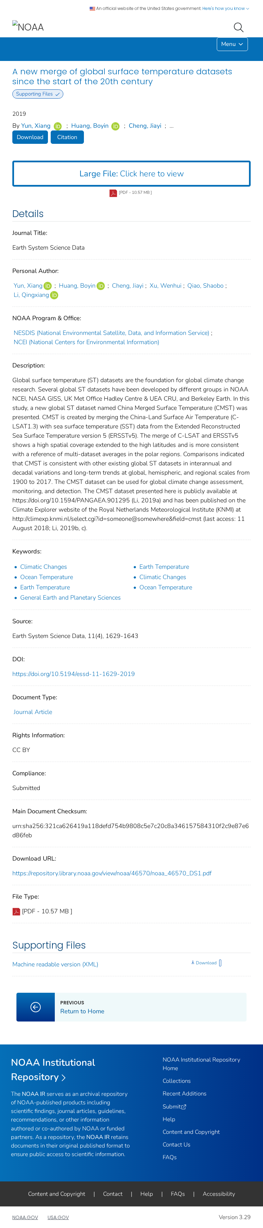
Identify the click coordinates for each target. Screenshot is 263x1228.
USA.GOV (58, 1217)
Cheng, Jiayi (145, 126)
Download (30, 137)
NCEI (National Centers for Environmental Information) (86, 342)
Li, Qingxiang (31, 295)
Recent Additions (184, 1094)
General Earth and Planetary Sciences (70, 597)
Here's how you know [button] (224, 8)
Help (169, 1119)
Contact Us (176, 1145)
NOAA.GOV (25, 1217)
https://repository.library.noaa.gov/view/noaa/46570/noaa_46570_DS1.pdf (112, 873)
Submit (172, 1107)
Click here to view (131, 173)
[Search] (240, 26)
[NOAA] (28, 27)
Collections (177, 1081)
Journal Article (33, 712)
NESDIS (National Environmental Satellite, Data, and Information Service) (111, 333)
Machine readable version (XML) (55, 964)
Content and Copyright (191, 1132)
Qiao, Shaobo (205, 285)
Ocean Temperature (46, 577)
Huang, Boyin (90, 126)
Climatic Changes (43, 567)
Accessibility (219, 1194)
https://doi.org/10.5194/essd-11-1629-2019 (73, 674)
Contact (113, 1194)
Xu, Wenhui (165, 285)
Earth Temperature (164, 567)
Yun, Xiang (36, 126)
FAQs (170, 1157)
